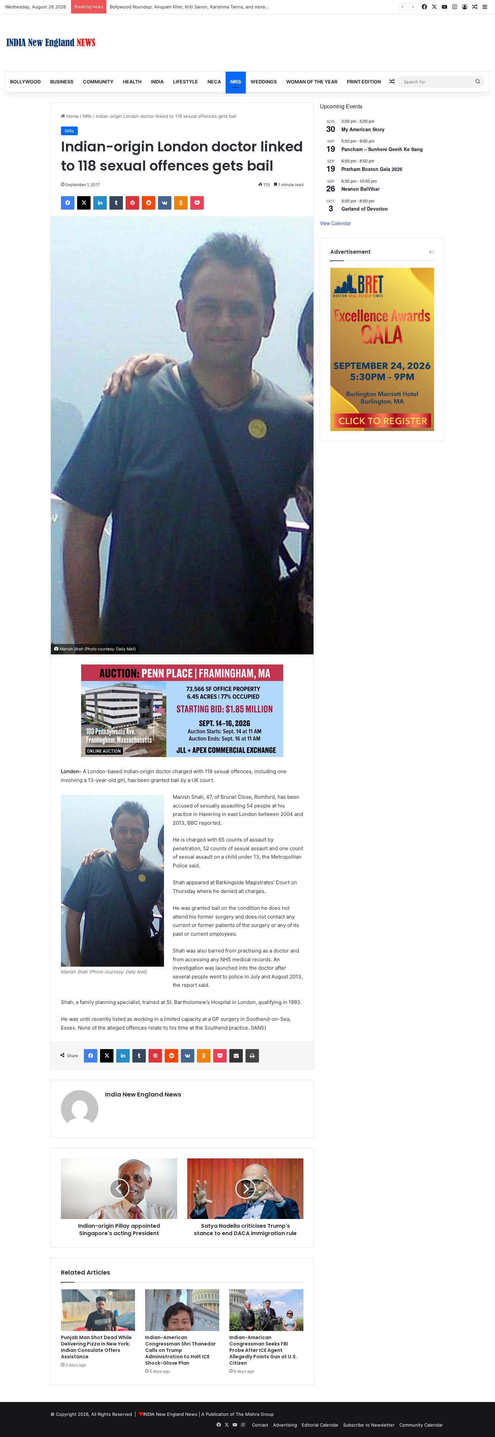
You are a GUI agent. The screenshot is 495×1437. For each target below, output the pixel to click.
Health (132, 81)
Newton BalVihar (360, 188)
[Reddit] (148, 203)
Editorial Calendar (320, 1425)
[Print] (252, 1056)
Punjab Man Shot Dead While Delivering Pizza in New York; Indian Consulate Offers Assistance (96, 1347)
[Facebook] (67, 203)
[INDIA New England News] (51, 43)
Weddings (264, 81)
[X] (84, 203)
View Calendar (335, 223)
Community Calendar (421, 1425)
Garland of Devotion (364, 208)
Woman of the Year (311, 81)
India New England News (143, 1094)
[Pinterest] (132, 203)
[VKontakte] (164, 203)
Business (61, 81)
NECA (214, 81)
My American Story (363, 129)
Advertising (285, 1425)
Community (98, 81)
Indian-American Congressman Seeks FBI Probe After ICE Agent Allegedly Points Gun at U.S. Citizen (263, 1350)
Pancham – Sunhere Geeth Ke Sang (382, 149)
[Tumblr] (116, 203)
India (157, 81)
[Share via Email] (236, 1056)
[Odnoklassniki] (181, 203)
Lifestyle (185, 81)
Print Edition (364, 81)
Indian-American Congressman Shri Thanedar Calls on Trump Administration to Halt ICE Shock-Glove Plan (180, 1350)
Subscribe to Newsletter (369, 1425)
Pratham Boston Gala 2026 (371, 169)
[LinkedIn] (100, 203)
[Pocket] (197, 203)
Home (72, 116)
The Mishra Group (255, 1414)
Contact (260, 1425)
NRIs (235, 81)
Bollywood (25, 81)
